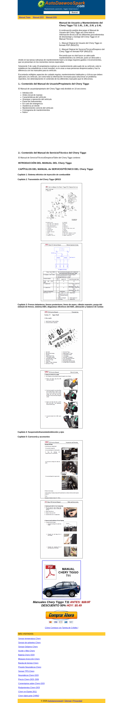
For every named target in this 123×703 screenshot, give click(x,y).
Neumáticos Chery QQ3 (28, 675)
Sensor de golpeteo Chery (29, 643)
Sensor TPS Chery (26, 671)
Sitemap (68, 701)
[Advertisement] (38, 40)
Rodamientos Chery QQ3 (29, 688)
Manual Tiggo (25, 17)
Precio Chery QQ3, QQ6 (28, 679)
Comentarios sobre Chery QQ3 (31, 683)
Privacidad (77, 701)
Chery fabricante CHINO (28, 696)
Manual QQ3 (38, 17)
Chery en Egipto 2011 (27, 692)
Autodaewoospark (55, 701)
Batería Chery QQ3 (26, 655)
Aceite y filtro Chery (26, 651)
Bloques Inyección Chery (29, 659)
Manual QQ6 (51, 17)
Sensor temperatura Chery (29, 639)
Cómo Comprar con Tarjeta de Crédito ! (61, 628)
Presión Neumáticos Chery (29, 667)
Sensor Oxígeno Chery (28, 647)
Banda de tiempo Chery (28, 663)
